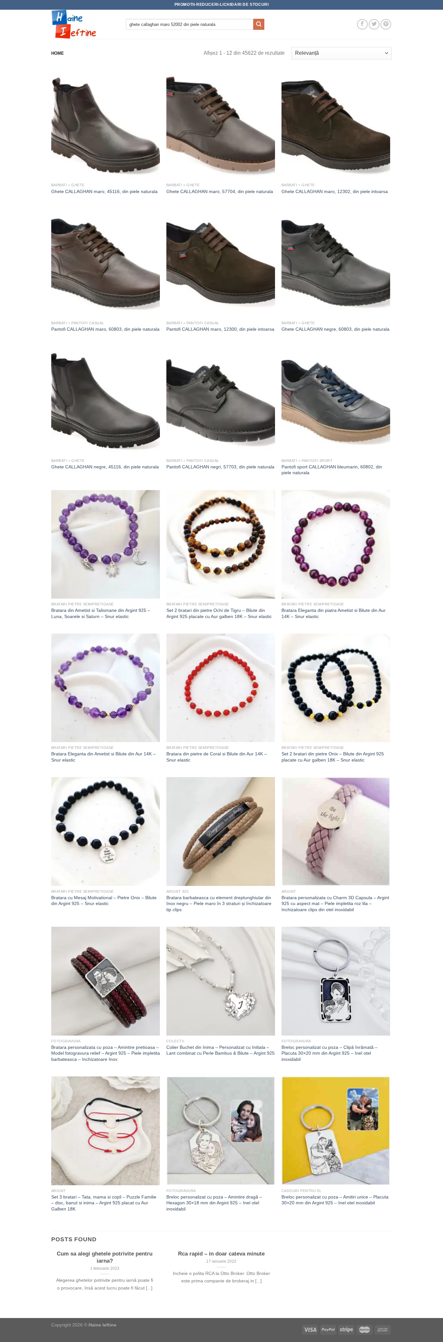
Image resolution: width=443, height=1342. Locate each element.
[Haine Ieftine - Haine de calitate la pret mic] (83, 24)
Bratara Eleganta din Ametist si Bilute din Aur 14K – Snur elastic (103, 757)
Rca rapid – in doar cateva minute (221, 1254)
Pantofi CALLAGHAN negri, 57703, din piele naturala (220, 466)
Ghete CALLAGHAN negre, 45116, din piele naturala (105, 466)
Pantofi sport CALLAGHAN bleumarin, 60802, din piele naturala (331, 470)
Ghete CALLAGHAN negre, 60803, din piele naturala (335, 329)
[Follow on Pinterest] (385, 24)
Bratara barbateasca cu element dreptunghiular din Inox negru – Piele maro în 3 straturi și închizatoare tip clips (218, 903)
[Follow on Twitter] (374, 24)
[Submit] (258, 24)
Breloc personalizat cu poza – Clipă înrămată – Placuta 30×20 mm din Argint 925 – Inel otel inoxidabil (329, 1053)
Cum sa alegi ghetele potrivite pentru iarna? (104, 1257)
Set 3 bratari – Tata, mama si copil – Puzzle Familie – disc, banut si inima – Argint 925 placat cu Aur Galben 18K (103, 1202)
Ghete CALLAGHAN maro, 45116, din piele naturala (104, 191)
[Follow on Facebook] (362, 24)
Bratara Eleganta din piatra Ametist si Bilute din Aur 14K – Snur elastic (333, 613)
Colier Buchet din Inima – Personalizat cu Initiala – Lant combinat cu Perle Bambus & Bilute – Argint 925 (220, 1050)
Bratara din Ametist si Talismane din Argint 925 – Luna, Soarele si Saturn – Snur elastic (100, 613)
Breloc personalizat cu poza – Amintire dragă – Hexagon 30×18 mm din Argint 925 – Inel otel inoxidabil (214, 1202)
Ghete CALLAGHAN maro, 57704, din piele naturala (219, 191)
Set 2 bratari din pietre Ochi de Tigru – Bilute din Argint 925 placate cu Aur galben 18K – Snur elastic (219, 613)
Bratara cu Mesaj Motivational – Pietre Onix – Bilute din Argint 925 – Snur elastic (104, 900)
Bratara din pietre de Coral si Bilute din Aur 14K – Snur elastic (216, 757)
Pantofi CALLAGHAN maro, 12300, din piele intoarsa (220, 329)
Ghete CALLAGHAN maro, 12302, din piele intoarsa (334, 191)
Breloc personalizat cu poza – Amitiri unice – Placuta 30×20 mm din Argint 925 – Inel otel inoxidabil (335, 1200)
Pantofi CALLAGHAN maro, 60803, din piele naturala (105, 329)
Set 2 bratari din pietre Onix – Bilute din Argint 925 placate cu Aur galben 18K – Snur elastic (332, 757)
